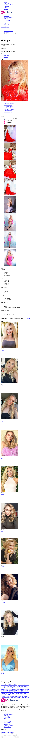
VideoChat (6, 713)
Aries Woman (16, 686)
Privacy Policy (7, 722)
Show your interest (8, 106)
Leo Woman (21, 685)
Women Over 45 (6, 693)
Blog (5, 718)
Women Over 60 (5, 694)
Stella (2, 458)
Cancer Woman (12, 687)
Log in (5, 2)
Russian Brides (4, 685)
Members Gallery (8, 714)
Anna (2, 531)
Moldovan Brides (13, 685)
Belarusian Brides (8, 686)
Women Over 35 (18, 692)
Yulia (2, 385)
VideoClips (6, 716)
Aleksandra (3, 637)
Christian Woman (14, 697)
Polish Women (12, 690)
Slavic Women (20, 690)
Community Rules (8, 725)
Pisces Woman (25, 689)
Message (6, 57)
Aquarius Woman (22, 694)
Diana (2, 673)
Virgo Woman (4, 687)
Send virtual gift (8, 112)
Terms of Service (8, 721)
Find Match (7, 717)
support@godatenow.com (7, 732)
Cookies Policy (7, 727)
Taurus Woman (4, 690)
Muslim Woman (17, 689)
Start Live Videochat (9, 103)
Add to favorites (8, 107)
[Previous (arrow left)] (1, 116)
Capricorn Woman (5, 697)
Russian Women (13, 694)
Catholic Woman (14, 696)
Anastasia (3, 602)
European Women (23, 696)
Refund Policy (7, 724)
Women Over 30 (9, 692)
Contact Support (5, 27)
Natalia (2, 494)
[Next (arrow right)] (2, 116)
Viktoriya (3, 566)
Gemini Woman (20, 687)
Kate (2, 421)
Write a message (8, 105)
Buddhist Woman (5, 696)
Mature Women (9, 689)
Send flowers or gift (9, 109)
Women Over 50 (15, 693)
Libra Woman (24, 686)
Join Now (6, 24)
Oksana (2, 350)
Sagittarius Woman (24, 697)
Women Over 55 (24, 693)
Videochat (6, 55)
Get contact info (8, 110)
